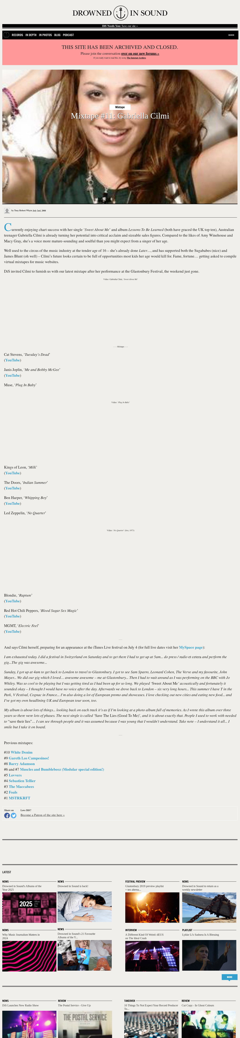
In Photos (45, 35)
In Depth (31, 35)
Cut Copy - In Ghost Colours (198, 1005)
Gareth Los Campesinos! (29, 758)
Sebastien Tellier (22, 780)
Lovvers (15, 775)
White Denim (22, 752)
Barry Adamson (22, 763)
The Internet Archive (136, 57)
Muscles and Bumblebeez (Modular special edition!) (62, 769)
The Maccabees (21, 786)
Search (231, 35)
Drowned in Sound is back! (73, 886)
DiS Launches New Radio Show (20, 1005)
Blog (57, 35)
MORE (229, 977)
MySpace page (191, 647)
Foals (13, 792)
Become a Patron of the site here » (43, 815)
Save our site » (120, 26)
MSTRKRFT (19, 798)
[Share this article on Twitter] (13, 815)
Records (17, 35)
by (21, 210)
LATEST (6, 872)
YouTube (12, 360)
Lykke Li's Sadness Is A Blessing (200, 934)
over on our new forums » (140, 53)
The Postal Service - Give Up (74, 1005)
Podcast (68, 35)
